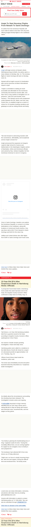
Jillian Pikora (7, 328)
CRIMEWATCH (21, 502)
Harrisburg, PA (6, 277)
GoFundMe (5, 403)
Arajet (3, 70)
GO (24, 14)
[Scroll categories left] (1, 6)
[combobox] (12, 14)
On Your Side (6, 6)
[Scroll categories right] (30, 6)
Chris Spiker (7, 66)
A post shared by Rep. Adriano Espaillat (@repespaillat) (15, 217)
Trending (23, 6)
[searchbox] (13, 14)
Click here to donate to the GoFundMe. (13, 505)
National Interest (15, 6)
